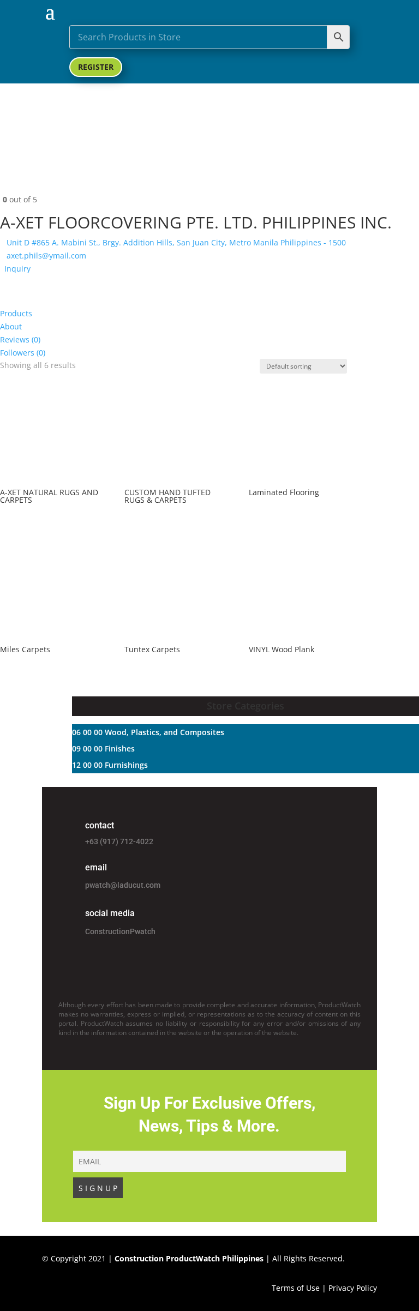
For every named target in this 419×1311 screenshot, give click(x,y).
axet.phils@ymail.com (46, 255)
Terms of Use (296, 1288)
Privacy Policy (352, 1288)
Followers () (22, 352)
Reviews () (20, 339)
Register (95, 67)
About (11, 326)
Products (16, 313)
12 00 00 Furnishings (110, 765)
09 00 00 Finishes (103, 748)
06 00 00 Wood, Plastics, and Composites (148, 732)
